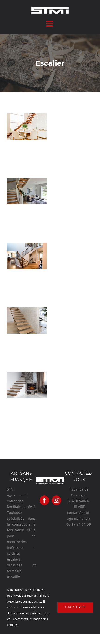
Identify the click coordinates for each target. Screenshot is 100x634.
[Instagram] (56, 500)
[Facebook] (44, 500)
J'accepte (75, 607)
